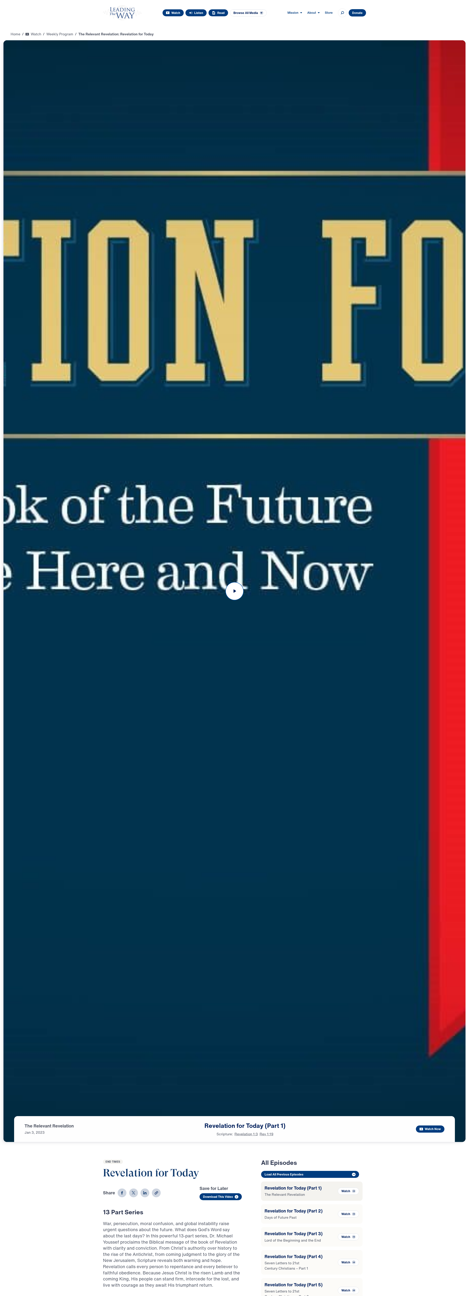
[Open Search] (342, 12)
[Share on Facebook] (122, 1192)
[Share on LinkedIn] (145, 1192)
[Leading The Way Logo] (122, 12)
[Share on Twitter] (133, 1192)
